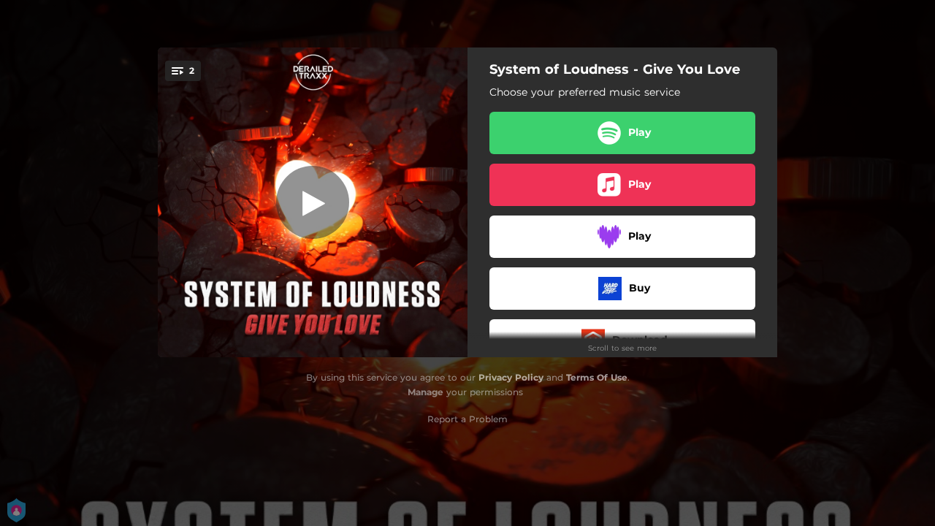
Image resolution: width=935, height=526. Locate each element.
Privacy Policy (510, 377)
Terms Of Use (596, 377)
